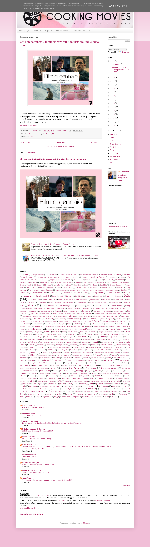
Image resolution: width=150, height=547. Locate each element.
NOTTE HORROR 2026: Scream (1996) (36, 439)
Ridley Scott (63, 339)
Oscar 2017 (61, 334)
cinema (46, 360)
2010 (113, 125)
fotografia (89, 371)
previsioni (33, 386)
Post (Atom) (33, 152)
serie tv (42, 391)
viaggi (56, 397)
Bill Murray (37, 285)
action (52, 355)
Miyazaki (49, 329)
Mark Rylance (50, 326)
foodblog (63, 371)
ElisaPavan (124, 172)
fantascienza (122, 365)
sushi (122, 391)
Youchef (125, 352)
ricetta (123, 386)
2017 (113, 99)
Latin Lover (77, 321)
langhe (83, 376)
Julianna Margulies (99, 316)
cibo (38, 360)
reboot (72, 386)
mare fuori (65, 378)
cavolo (22, 360)
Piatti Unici (114, 147)
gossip (67, 373)
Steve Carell (95, 345)
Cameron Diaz (93, 287)
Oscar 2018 (72, 334)
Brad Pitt (103, 285)
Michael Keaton (114, 326)
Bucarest (51, 287)
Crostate (126, 293)
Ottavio (90, 334)
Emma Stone (41, 302)
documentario (25, 365)
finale (56, 371)
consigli (32, 363)
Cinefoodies (24, 293)
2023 (113, 77)
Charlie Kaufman (61, 290)
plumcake (99, 384)
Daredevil (69, 296)
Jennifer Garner (70, 313)
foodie (72, 371)
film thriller (45, 371)
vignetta (76, 397)
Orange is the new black (105, 332)
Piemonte (95, 337)
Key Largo (102, 319)
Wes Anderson (87, 352)
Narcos (22, 332)
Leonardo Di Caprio (91, 321)
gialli (60, 373)
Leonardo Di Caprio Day (110, 321)
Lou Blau (49, 324)
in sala (126, 373)
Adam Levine (113, 277)
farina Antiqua (31, 368)
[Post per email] (69, 131)
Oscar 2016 (51, 334)
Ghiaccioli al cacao (29, 457)
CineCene (124, 290)
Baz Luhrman (99, 282)
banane (114, 355)
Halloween (85, 308)
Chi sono (37, 31)
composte (23, 363)
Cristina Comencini (114, 292)
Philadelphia (69, 337)
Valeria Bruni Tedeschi (100, 350)
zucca (107, 397)
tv (116, 394)
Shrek (110, 342)
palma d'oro (26, 383)
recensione (89, 386)
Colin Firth (76, 292)
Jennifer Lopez (99, 313)
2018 (113, 96)
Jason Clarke (45, 313)
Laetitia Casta (51, 321)
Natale (29, 332)
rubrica (118, 389)
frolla (128, 371)
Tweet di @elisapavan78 (117, 227)
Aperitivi (44, 282)
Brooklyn (42, 287)
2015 (113, 107)
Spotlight (59, 345)
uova (21, 397)
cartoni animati (120, 358)
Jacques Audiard (119, 311)
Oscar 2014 (28, 334)
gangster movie (44, 373)
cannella (77, 358)
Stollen (24, 347)
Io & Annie (97, 311)
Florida (89, 306)
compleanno (124, 360)
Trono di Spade (62, 350)
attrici (106, 355)
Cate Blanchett (47, 290)
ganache (33, 373)
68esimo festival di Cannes (111, 275)
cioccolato (58, 360)
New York (55, 332)
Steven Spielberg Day (123, 345)
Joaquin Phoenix (124, 314)
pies (76, 383)
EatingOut (36, 300)
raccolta (52, 386)
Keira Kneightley (75, 319)
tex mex (40, 394)
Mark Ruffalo (38, 326)
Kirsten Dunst (120, 319)
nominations (95, 381)
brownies (56, 358)
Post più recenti (26, 142)
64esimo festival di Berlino (68, 274)
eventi (103, 365)
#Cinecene (24, 275)
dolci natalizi (55, 365)
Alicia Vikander (90, 280)
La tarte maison (29, 455)
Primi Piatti (114, 153)
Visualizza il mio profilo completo (122, 177)
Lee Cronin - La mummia (31, 415)
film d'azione (47, 134)
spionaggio (87, 391)
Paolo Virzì (124, 334)
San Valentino (32, 342)
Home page (24, 31)
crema (60, 363)
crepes (68, 363)
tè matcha (124, 394)
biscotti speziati (45, 357)
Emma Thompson (55, 302)
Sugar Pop (33, 347)
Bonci (86, 285)
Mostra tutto (126, 485)
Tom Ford (30, 350)
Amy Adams (119, 280)
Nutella (93, 332)
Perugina (59, 337)
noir (86, 381)
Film (29, 134)
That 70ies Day (107, 347)
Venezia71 (23, 352)
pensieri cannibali (30, 421)
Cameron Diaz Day (107, 287)
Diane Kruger (98, 296)
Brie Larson (31, 287)
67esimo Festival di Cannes (89, 274)
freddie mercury (118, 371)
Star (66, 345)
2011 (113, 122)
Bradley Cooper (115, 285)
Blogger (86, 523)
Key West (111, 319)
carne (108, 358)
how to (94, 373)
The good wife (120, 347)
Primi (103, 337)
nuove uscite (115, 381)
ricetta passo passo (53, 389)
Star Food (114, 160)
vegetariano (47, 397)
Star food (83, 345)
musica (67, 381)
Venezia (124, 350)
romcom (110, 389)
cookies (52, 363)
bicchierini (24, 358)
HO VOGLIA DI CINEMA (31, 470)
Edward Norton (81, 300)
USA (81, 350)
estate (86, 365)
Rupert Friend (100, 339)
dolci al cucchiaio (40, 365)
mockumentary (43, 381)
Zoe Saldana (31, 355)
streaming (104, 391)
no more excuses (77, 381)
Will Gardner (98, 352)
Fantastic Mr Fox (115, 302)
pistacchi (83, 383)
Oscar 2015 (39, 334)
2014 (113, 111)
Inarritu (58, 311)
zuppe (114, 397)
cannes (85, 358)
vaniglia (37, 397)
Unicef (88, 350)
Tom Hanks (40, 350)
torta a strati (90, 394)
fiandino (63, 368)
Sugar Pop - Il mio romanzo (57, 31)
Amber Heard (108, 280)
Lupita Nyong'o (59, 324)
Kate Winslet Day (60, 319)
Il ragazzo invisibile (45, 311)
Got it (125, 6)
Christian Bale (88, 290)
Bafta (91, 282)
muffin (59, 381)
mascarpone (75, 378)
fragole (98, 371)
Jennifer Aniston (57, 313)
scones (25, 391)
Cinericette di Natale (39, 293)
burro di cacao (67, 357)
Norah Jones (84, 332)
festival (54, 368)
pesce (70, 384)
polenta (108, 383)
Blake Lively (77, 285)
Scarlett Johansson (72, 342)
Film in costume (47, 306)
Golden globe (49, 308)
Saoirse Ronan (44, 342)
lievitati (97, 376)
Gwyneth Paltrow (73, 308)
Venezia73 (46, 352)
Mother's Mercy (102, 329)
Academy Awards (98, 277)
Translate (126, 52)
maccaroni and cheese (29, 378)
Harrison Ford (97, 308)
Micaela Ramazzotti (100, 326)
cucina (98, 363)
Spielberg (40, 345)
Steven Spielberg (107, 345)
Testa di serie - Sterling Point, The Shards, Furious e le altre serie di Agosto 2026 (52, 423)
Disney (107, 296)
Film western (80, 306)
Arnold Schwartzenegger (65, 282)
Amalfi (99, 280)
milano (22, 381)
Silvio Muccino (119, 342)
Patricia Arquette (26, 337)
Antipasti (114, 135)
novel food (104, 381)
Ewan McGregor (102, 302)
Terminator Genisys (93, 347)
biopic (33, 358)
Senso (104, 342)
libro (89, 376)
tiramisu (69, 394)
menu (91, 378)
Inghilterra (86, 311)
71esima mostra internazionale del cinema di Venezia (57, 277)
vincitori (85, 397)
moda (52, 381)
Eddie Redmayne (49, 300)
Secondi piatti (115, 156)
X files (118, 352)
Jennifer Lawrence (85, 314)
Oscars (81, 334)
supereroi (114, 391)
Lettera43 (26, 324)
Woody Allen (109, 352)
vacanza (29, 397)
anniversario (76, 355)
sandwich (126, 389)
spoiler (96, 391)
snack (60, 391)
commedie (109, 360)
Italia (31, 136)
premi (22, 386)
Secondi (95, 342)
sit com (53, 391)
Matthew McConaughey (75, 326)
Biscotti (57, 285)
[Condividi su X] (78, 131)
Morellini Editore (60, 329)
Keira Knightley (90, 319)
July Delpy (124, 316)
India (65, 311)
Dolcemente (117, 296)
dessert (117, 363)
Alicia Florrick (77, 280)
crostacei (90, 363)
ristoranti (92, 389)
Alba (122, 277)
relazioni (115, 386)
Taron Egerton (79, 347)
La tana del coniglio (30, 463)
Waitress (66, 352)
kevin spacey (51, 376)
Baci (85, 282)
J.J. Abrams (107, 311)
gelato (54, 373)
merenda (99, 378)
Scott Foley (85, 342)
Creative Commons (103, 500)
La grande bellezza (37, 321)
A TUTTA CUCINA (29, 406)
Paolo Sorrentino (111, 334)
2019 (113, 92)
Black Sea (68, 285)
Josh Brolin (51, 316)
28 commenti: (61, 131)
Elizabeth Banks (118, 299)
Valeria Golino (114, 350)
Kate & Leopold (25, 319)
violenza (99, 397)
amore (66, 355)
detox (126, 363)
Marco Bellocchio (98, 324)
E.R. (29, 299)
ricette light (67, 389)
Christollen (99, 290)
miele (126, 378)
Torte (49, 350)
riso (76, 389)
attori (99, 355)
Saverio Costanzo (57, 342)
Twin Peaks (74, 350)
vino (93, 397)
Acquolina (26, 478)
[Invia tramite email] (74, 131)
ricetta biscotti (25, 389)
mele (85, 378)
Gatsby (127, 306)
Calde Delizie (67, 287)
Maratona (86, 324)
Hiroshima (114, 308)
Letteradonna (38, 324)
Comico (85, 292)
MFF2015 (77, 324)
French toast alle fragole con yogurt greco (38, 464)
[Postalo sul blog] (76, 131)
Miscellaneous (115, 144)
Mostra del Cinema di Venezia (80, 329)
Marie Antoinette (122, 324)
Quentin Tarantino (117, 337)
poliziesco (117, 384)
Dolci (112, 138)
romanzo (102, 389)
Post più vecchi (95, 142)
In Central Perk (28, 413)
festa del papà (43, 368)
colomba (90, 360)
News (64, 332)
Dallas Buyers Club (42, 296)
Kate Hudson (37, 319)
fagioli (112, 365)
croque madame (79, 363)
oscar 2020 (126, 381)
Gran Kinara (61, 308)
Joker (35, 316)
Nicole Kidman (73, 332)
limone (105, 376)
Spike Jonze (50, 345)
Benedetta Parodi (25, 285)
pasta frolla (52, 384)
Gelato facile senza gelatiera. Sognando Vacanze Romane (53, 244)
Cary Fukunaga (34, 290)
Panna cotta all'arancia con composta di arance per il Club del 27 (47, 480)
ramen (65, 386)
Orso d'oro (119, 332)
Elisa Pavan (106, 300)
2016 (113, 103)
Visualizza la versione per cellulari (60, 146)
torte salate (102, 394)
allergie (59, 355)
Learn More (114, 6)
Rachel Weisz (35, 340)
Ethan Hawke (81, 302)
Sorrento (32, 345)
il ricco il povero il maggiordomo (110, 373)
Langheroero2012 (65, 321)
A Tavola (84, 277)
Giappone (38, 308)
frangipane (107, 371)
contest (42, 363)
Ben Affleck (124, 282)
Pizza (112, 150)
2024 (113, 61)
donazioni (65, 365)
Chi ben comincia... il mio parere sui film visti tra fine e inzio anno (53, 159)
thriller (59, 394)
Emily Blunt (30, 302)
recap (79, 386)
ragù (58, 386)
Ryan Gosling (112, 340)
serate (33, 391)
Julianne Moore (112, 316)
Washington (76, 352)
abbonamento (42, 355)
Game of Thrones (116, 306)
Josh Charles (62, 316)
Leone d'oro (125, 321)
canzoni (93, 357)
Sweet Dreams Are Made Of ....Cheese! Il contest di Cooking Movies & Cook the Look (64, 255)
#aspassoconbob (38, 274)
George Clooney (27, 308)
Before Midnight (112, 282)
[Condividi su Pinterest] (82, 131)
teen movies (32, 394)
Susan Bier (42, 347)
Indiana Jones (74, 311)
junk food (40, 376)
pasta (41, 384)
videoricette (66, 397)
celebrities (30, 360)
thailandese (49, 394)
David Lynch (79, 296)
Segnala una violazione (31, 514)
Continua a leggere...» (28, 125)
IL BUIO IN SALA (29, 445)
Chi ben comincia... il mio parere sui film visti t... (120, 70)
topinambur (79, 394)
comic (98, 360)
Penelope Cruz (49, 337)
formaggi (79, 371)
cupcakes (108, 363)
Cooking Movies (97, 293)
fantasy (22, 368)
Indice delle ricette (81, 31)
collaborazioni (80, 360)
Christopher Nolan (112, 290)
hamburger (84, 373)
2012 (113, 118)
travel (111, 394)
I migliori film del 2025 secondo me (35, 472)
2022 (113, 81)
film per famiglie (29, 371)
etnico (94, 365)
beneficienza (124, 355)
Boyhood (93, 285)
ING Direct (32, 311)
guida (75, 373)
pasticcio (62, 383)
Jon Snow (42, 316)
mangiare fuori (53, 378)
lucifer (128, 376)
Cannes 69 (119, 287)
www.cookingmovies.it (29, 508)
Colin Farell (66, 292)
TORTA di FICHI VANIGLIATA (33, 407)
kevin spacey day (63, 376)
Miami (89, 326)
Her (107, 308)
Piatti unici (81, 337)
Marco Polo (110, 324)
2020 (113, 88)
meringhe (119, 378)
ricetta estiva (38, 389)
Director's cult (28, 437)
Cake (58, 287)
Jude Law (71, 316)
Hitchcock (124, 308)
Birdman (47, 285)
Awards (78, 282)
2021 (113, 85)
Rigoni (71, 339)
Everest (91, 302)
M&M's (69, 324)
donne (73, 365)
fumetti (25, 373)
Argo (52, 282)
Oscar (128, 332)
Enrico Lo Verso (68, 302)
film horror (126, 368)
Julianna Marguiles (84, 316)
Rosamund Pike (88, 339)
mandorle (42, 378)
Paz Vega (38, 337)
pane (34, 384)
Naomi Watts (123, 329)
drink (79, 365)
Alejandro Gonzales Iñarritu (60, 280)
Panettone (98, 334)
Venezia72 (34, 352)
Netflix (46, 332)
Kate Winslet (49, 319)
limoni (114, 376)
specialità (78, 391)
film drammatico (58, 134)
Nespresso (38, 332)
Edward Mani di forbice (65, 299)
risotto (83, 389)
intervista (23, 376)
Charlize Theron (75, 290)
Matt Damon (61, 326)
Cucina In (27, 296)
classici (69, 360)
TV (111, 163)
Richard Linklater (49, 340)
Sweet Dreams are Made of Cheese (60, 347)
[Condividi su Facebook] (80, 131)
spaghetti (69, 391)
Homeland (23, 311)
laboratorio (75, 376)
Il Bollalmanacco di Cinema (33, 429)
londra (120, 376)
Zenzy (22, 355)
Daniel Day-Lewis (58, 296)
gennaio (116, 64)
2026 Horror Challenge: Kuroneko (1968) (37, 431)
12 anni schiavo (52, 274)
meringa (110, 378)
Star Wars (73, 345)
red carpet (103, 386)
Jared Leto (34, 314)
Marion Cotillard (25, 326)
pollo (126, 384)
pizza (90, 384)
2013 (113, 114)
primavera (43, 386)
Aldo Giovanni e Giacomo (40, 280)
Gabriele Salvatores (101, 306)
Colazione (54, 293)
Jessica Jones (111, 313)
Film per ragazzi (65, 306)
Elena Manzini (94, 299)
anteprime (87, 355)
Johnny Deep (26, 316)
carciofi (101, 357)
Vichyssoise (57, 352)
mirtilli (32, 381)
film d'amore (36, 134)
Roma (78, 339)
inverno (32, 376)
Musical (112, 329)
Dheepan (88, 296)
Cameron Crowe (81, 287)
